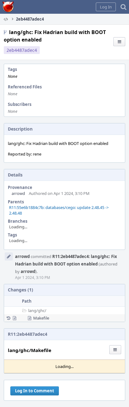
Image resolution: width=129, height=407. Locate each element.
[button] (106, 6)
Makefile (41, 318)
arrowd (18, 193)
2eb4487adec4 (22, 50)
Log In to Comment (34, 391)
